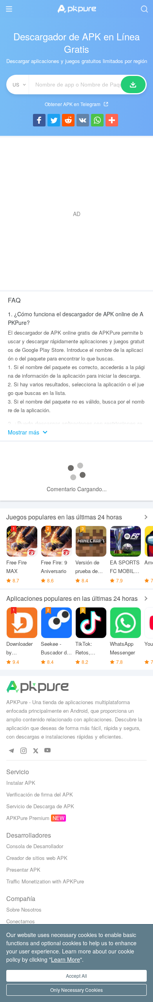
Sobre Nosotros (24, 909)
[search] (144, 9)
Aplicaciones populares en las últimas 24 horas (72, 598)
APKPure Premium (27, 818)
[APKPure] (76, 9)
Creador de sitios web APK (36, 857)
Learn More (65, 959)
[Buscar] (133, 84)
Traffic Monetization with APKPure (45, 881)
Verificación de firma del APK (39, 794)
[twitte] (35, 750)
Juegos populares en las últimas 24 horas (64, 516)
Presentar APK (23, 869)
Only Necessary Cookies (76, 989)
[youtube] (48, 750)
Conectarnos (20, 921)
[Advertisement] (76, 213)
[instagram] (23, 750)
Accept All (76, 975)
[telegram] (11, 750)
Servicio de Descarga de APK (40, 806)
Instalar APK (20, 782)
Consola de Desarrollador (34, 846)
